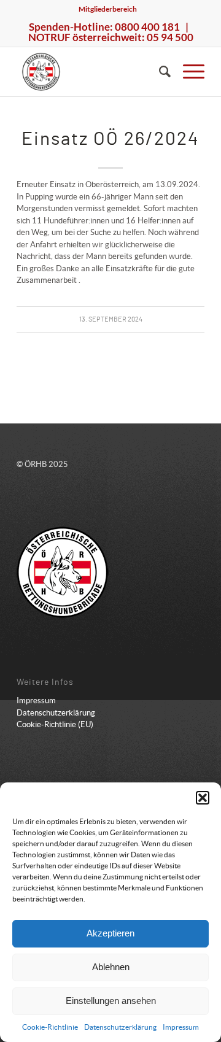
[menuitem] (107, 9)
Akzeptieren (110, 933)
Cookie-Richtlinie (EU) (55, 724)
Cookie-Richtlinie (50, 1027)
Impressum (181, 1027)
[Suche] (159, 71)
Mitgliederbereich (108, 9)
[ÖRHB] (92, 71)
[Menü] (187, 71)
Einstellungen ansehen (111, 1000)
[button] (202, 798)
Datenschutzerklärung (120, 1027)
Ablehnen (111, 967)
